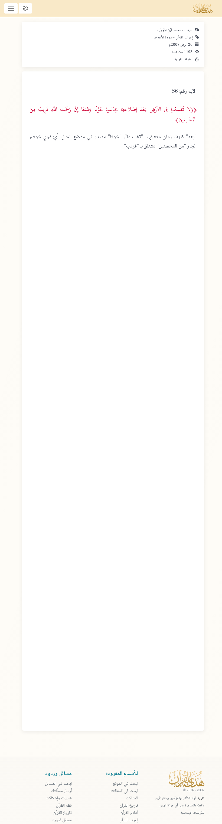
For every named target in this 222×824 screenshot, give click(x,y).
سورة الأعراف (163, 37)
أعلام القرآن (129, 813)
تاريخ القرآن (129, 805)
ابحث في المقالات (124, 791)
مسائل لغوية (62, 820)
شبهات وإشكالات (59, 798)
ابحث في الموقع (125, 783)
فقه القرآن (64, 805)
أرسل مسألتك (61, 791)
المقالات (132, 798)
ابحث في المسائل (58, 783)
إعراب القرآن (184, 37)
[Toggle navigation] (11, 8)
